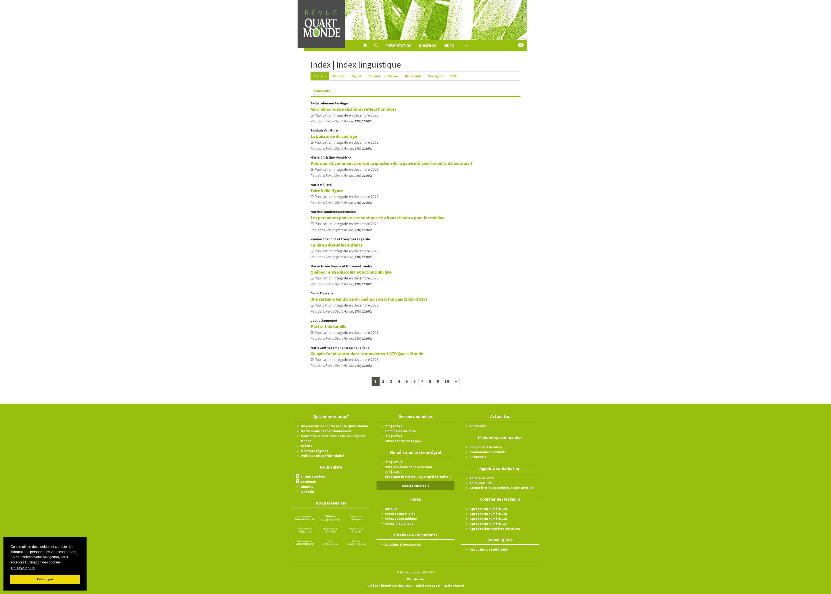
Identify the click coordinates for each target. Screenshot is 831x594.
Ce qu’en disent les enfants (336, 245)
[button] (376, 45)
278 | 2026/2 (363, 121)
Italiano (392, 76)
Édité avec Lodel (428, 586)
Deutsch (339, 76)
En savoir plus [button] (23, 568)
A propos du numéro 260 (488, 508)
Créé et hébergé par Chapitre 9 (389, 586)
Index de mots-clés (400, 513)
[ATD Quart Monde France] (356, 517)
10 (446, 381)
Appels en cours (482, 478)
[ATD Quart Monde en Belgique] (304, 530)
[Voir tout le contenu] (466, 45)
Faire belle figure (327, 190)
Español (374, 76)
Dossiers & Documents (403, 544)
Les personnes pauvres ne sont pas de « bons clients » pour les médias (377, 217)
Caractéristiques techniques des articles (501, 487)
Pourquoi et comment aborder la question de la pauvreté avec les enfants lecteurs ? (392, 163)
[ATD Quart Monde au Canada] (330, 530)
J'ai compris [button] (45, 579)
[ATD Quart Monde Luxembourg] (304, 542)
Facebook (308, 481)
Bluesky (307, 486)
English (356, 76)
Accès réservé (454, 586)
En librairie (478, 457)
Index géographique (401, 518)
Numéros (427, 45)
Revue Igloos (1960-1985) (489, 549)
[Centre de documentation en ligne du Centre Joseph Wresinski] (356, 542)
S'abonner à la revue (486, 447)
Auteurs (391, 508)
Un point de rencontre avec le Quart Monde (334, 426)
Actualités (478, 426)
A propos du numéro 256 (488, 518)
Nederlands (413, 76)
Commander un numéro (488, 452)
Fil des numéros (313, 476)
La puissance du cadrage (334, 136)
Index (449, 45)
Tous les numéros (414, 486)
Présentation (398, 45)
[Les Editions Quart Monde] (330, 517)
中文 (454, 76)
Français (320, 76)
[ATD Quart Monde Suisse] (356, 530)
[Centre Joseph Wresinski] (330, 542)
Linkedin (307, 491)
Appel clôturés (481, 483)
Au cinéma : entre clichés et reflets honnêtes (353, 109)
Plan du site (415, 579)
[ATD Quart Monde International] (304, 517)
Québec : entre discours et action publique (351, 272)
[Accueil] (365, 45)
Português (436, 76)
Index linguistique (399, 523)
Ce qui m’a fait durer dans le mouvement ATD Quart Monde (367, 353)
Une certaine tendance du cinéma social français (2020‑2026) (369, 299)
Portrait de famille (328, 326)
